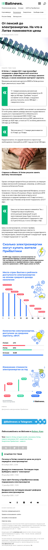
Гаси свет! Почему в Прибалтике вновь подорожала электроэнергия (20, 481)
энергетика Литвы (26, 439)
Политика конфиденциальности (11, 511)
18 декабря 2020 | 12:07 (10, 495)
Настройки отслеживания (9, 518)
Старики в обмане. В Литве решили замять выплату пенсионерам (21, 173)
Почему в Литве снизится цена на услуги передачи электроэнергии (21, 460)
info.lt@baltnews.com (8, 544)
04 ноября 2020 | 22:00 (10, 465)
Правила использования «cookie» (11, 514)
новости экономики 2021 (10, 439)
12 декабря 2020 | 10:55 (10, 485)
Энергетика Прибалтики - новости (14, 441)
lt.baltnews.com (17, 532)
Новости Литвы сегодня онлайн (17, 437)
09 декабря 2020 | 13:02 (10, 475)
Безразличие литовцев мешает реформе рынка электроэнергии (21, 491)
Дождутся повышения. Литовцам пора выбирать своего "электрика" (20, 470)
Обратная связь (6, 521)
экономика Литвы (34, 437)
